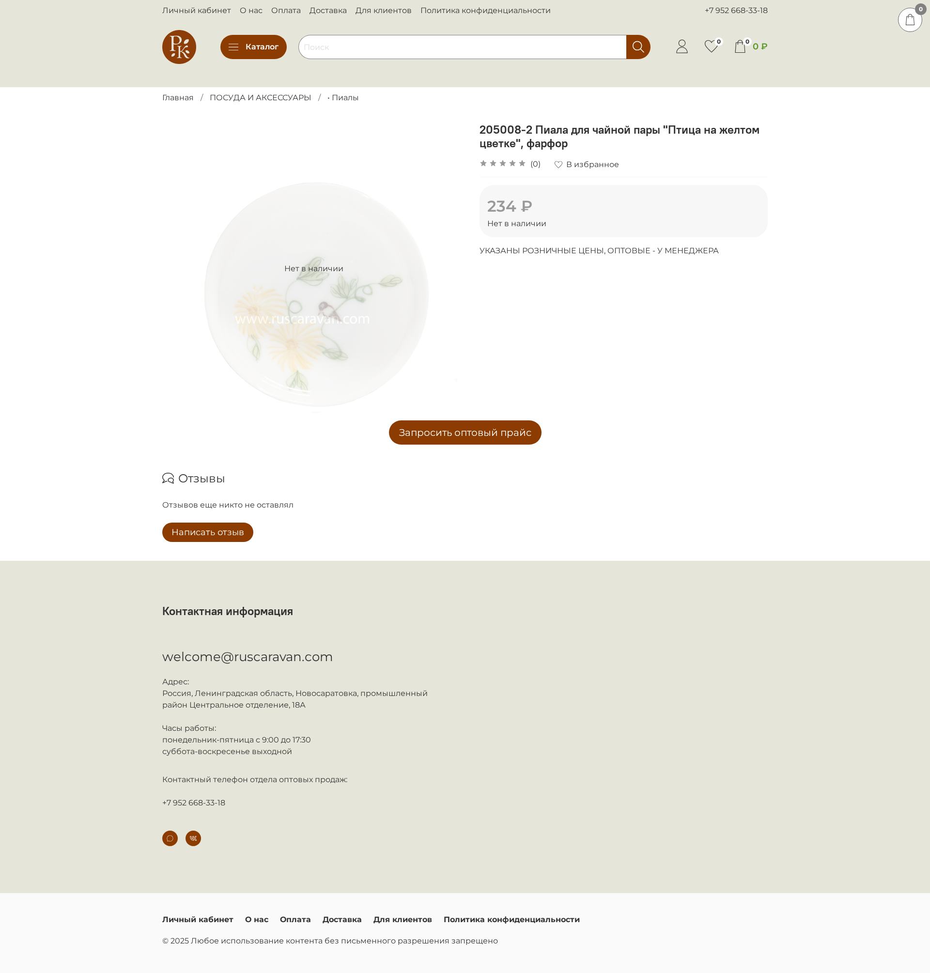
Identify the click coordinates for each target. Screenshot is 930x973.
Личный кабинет (196, 10)
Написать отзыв (207, 532)
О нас (251, 10)
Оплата (286, 10)
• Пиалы (343, 97)
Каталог (262, 46)
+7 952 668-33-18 (736, 10)
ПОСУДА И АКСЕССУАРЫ (260, 97)
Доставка (328, 10)
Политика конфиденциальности (485, 10)
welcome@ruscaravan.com (247, 656)
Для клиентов (384, 10)
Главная (178, 97)
